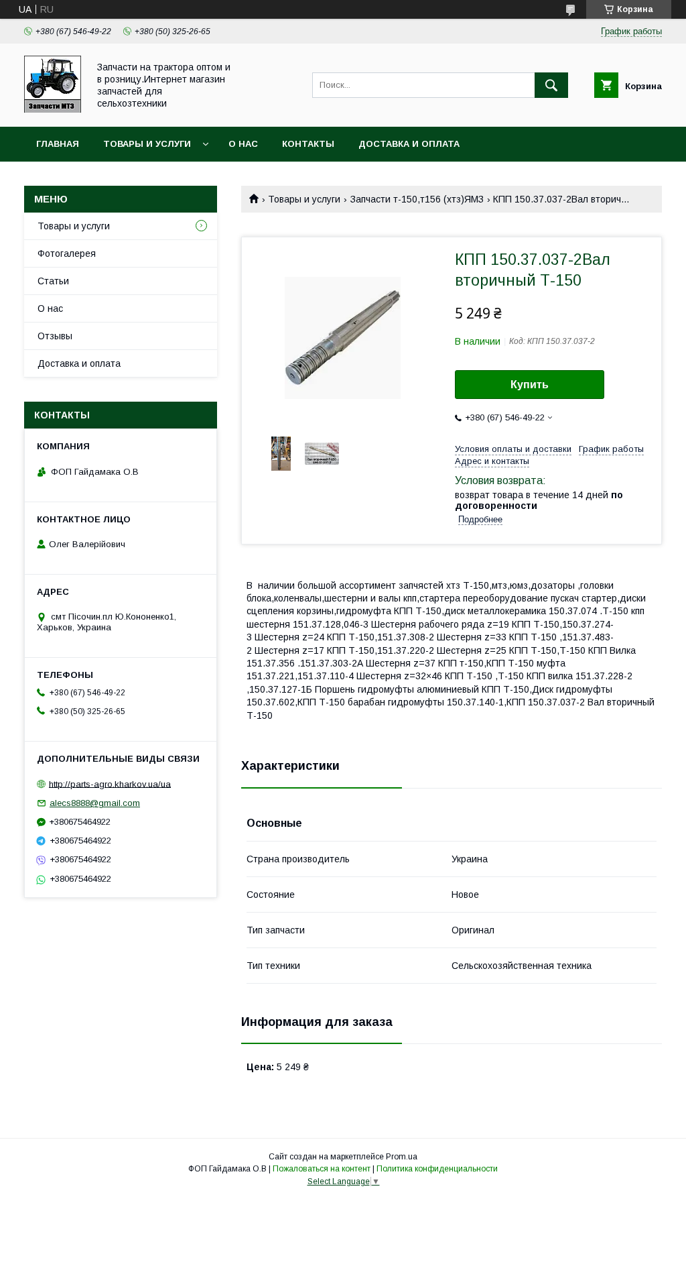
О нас (243, 144)
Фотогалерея (67, 253)
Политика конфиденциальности (437, 1168)
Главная (57, 144)
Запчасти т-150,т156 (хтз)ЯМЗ (417, 199)
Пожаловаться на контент (321, 1168)
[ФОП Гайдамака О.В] (52, 109)
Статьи (53, 281)
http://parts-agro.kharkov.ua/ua (110, 784)
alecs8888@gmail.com (95, 803)
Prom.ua (401, 1156)
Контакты (308, 144)
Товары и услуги (147, 144)
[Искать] (551, 85)
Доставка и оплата (409, 144)
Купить (529, 384)
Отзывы (55, 336)
